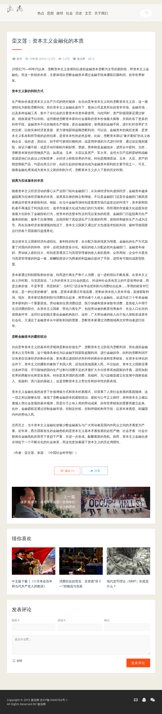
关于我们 (101, 13)
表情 (19, 661)
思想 (50, 13)
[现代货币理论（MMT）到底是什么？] (128, 562)
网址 (107, 620)
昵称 (16, 620)
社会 (69, 13)
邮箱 (62, 620)
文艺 (88, 13)
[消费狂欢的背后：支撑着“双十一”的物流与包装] (81, 562)
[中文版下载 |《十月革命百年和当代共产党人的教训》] (33, 562)
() (69, 471)
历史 (78, 13)
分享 (97, 471)
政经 (60, 13)
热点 (41, 13)
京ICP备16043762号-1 (54, 700)
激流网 (81, 59)
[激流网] (15, 8)
